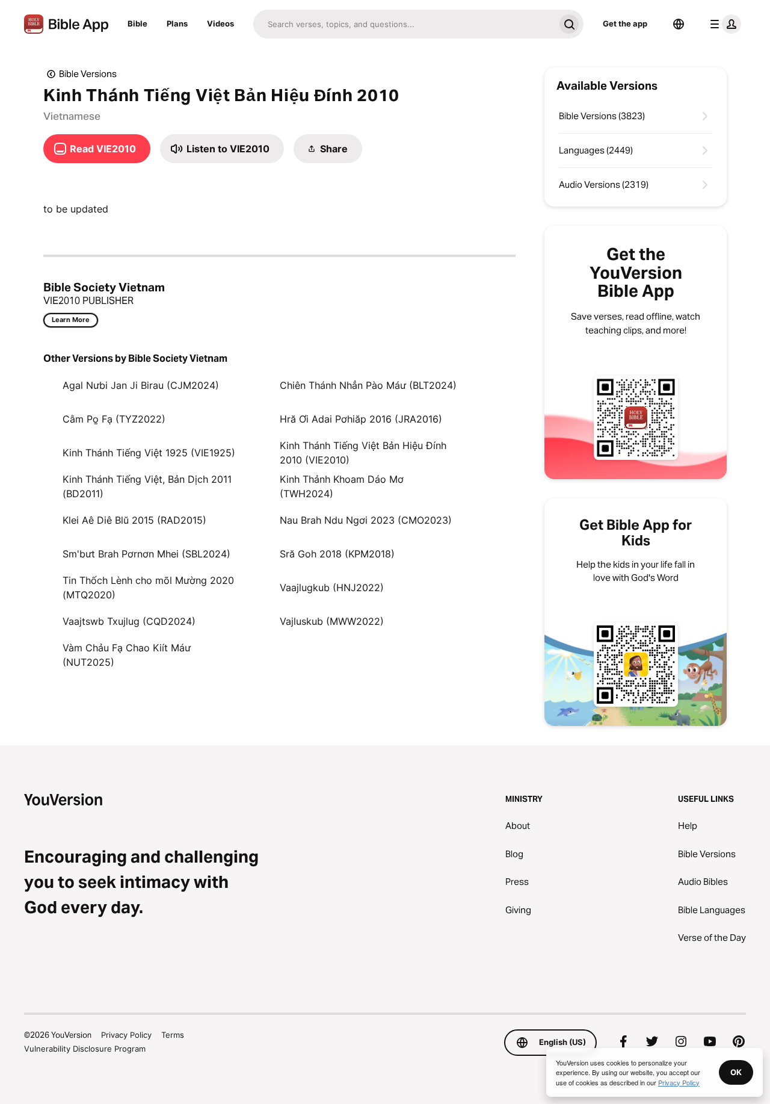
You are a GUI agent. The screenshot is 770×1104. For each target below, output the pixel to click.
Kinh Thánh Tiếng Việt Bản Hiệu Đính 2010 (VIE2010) (363, 452)
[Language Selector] (679, 24)
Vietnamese (71, 116)
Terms (172, 1035)
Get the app (625, 23)
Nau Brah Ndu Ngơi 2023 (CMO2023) (366, 520)
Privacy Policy (126, 1035)
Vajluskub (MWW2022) (332, 621)
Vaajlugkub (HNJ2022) (332, 587)
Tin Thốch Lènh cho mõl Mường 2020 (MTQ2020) (148, 587)
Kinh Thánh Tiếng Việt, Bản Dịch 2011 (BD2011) (147, 486)
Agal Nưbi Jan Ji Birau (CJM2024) (141, 385)
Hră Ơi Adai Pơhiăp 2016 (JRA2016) (361, 419)
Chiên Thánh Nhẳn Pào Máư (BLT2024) (368, 385)
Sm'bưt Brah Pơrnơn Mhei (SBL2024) (146, 554)
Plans (177, 23)
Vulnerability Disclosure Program (85, 1048)
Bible (137, 23)
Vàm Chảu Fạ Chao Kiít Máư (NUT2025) (127, 655)
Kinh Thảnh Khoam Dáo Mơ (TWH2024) (342, 486)
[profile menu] (723, 24)
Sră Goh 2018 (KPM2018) (337, 554)
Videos (220, 23)
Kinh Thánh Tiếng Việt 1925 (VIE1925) (149, 453)
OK (736, 1072)
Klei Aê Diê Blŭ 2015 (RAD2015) (134, 520)
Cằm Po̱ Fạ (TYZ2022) (114, 419)
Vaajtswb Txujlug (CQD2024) (129, 621)
